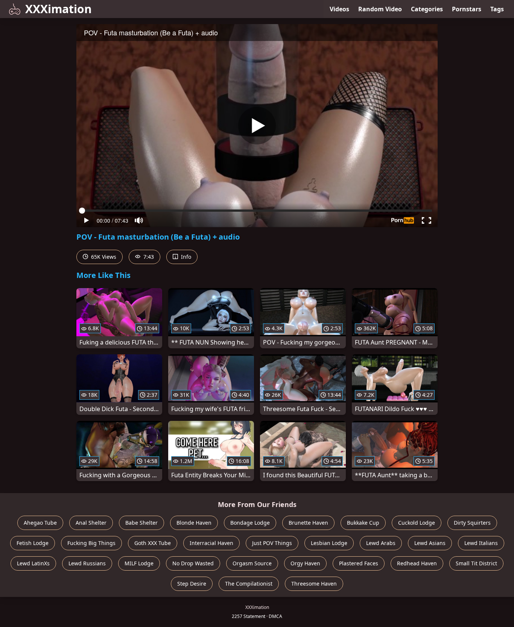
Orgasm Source (252, 563)
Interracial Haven (211, 543)
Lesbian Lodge (329, 543)
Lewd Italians (481, 543)
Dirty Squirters (472, 522)
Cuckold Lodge (416, 522)
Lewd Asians (430, 543)
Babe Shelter (141, 522)
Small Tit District (476, 563)
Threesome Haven (314, 583)
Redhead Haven (417, 563)
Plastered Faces (358, 563)
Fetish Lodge (33, 543)
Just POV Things (272, 543)
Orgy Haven (305, 563)
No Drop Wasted (193, 563)
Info (185, 256)
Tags (497, 9)
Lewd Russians (87, 563)
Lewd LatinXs (33, 563)
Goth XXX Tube (152, 543)
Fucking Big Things (91, 543)
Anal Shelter (91, 522)
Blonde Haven (193, 522)
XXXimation (58, 9)
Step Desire (191, 583)
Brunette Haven (308, 522)
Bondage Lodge (250, 522)
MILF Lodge (139, 563)
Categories (427, 9)
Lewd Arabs (380, 543)
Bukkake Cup (363, 522)
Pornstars (466, 9)
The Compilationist (248, 583)
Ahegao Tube (40, 522)
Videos (339, 9)
